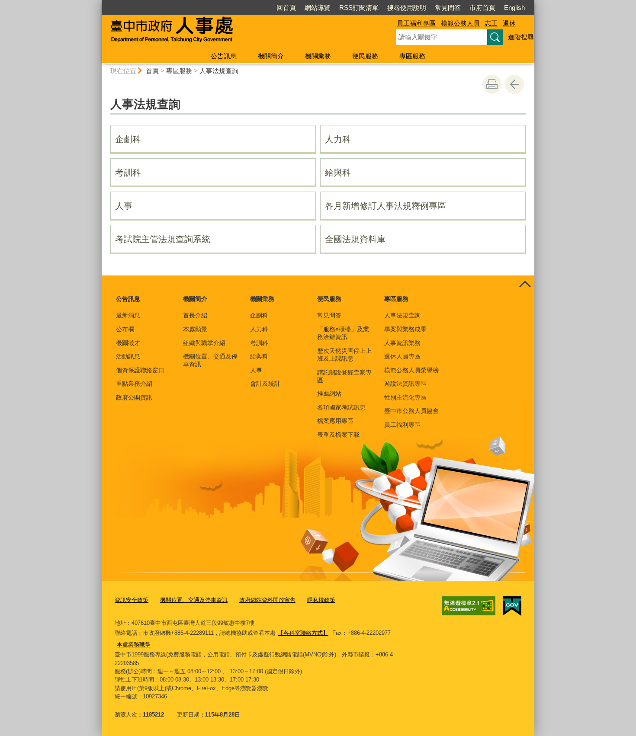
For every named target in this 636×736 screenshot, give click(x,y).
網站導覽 (318, 7)
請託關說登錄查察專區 (344, 376)
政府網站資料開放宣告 (267, 600)
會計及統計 (265, 383)
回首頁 (286, 7)
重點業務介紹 (134, 383)
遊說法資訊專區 (405, 383)
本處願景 (195, 329)
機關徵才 (128, 342)
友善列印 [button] (491, 84)
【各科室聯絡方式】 (303, 633)
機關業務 (318, 56)
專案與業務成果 (405, 329)
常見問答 (448, 7)
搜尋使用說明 (406, 7)
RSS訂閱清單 (359, 7)
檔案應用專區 (335, 420)
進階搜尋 (521, 37)
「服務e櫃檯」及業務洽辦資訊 (343, 333)
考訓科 (128, 172)
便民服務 (365, 56)
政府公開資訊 (134, 397)
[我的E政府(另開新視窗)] (512, 606)
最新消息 (128, 315)
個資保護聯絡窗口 (140, 370)
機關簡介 (271, 56)
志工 (491, 23)
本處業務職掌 (134, 644)
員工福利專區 (416, 23)
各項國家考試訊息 (341, 407)
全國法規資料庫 (355, 239)
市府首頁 (482, 7)
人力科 (338, 139)
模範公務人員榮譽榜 (411, 370)
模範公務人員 (460, 23)
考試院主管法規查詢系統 (162, 239)
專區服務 (412, 56)
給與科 (338, 172)
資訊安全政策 (131, 600)
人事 (123, 206)
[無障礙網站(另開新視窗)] (468, 605)
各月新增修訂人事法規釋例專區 (385, 206)
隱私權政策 (321, 600)
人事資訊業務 (402, 342)
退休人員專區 (402, 356)
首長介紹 (195, 315)
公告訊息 (224, 56)
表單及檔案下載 (338, 434)
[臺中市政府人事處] (238, 31)
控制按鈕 (524, 284)
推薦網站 (329, 393)
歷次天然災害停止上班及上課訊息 (344, 354)
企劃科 (128, 139)
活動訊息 (128, 356)
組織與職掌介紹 (204, 342)
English (514, 7)
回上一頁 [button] (514, 84)
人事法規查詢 (218, 70)
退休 (509, 23)
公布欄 (125, 329)
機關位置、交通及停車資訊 (210, 360)
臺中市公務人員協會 (411, 410)
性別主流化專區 (405, 397)
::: (97, 3)
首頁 (152, 70)
